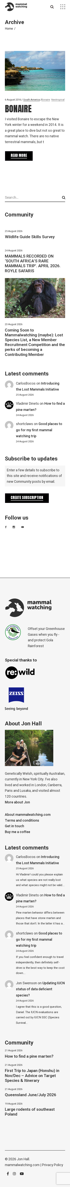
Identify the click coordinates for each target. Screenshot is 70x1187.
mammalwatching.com (22, 1165)
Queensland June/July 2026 (30, 1095)
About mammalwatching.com (28, 814)
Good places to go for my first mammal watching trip (39, 430)
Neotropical (58, 99)
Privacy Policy (52, 1165)
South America (31, 99)
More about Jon (17, 802)
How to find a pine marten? (29, 1056)
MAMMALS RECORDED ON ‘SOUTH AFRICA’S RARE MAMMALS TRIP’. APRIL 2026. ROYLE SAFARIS (32, 263)
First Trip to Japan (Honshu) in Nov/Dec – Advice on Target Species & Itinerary (32, 1075)
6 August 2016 (13, 99)
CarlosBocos (26, 383)
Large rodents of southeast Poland (30, 1111)
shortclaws (24, 424)
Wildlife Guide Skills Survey (30, 237)
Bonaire (45, 99)
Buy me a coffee (17, 832)
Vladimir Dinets (27, 403)
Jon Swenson (26, 983)
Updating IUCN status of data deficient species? (40, 989)
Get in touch (14, 826)
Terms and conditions (22, 820)
